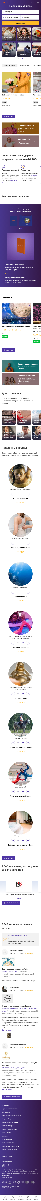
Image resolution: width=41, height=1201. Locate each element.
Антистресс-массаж (9, 972)
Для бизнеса (6, 1112)
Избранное (20, 1199)
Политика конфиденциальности (12, 1115)
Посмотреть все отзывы (12, 1097)
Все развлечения (9, 65)
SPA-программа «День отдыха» (14, 1068)
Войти (36, 1199)
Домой (5, 1199)
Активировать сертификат (10, 1122)
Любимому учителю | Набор (13, 95)
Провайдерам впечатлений (10, 1146)
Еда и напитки (24, 65)
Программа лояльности (9, 1149)
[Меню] (37, 2)
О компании (5, 1105)
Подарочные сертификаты (10, 1129)
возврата (34, 176)
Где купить (5, 1136)
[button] (22, 58)
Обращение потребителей (10, 1109)
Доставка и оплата (8, 1143)
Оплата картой (6, 1132)
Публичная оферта (7, 1139)
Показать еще (8, 116)
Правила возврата (7, 1156)
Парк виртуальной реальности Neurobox (20, 894)
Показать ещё (8, 858)
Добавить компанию (11, 903)
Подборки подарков (8, 1126)
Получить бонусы (7, 1119)
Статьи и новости (7, 1153)
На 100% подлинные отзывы (18, 935)
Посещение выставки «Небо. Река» (16, 326)
